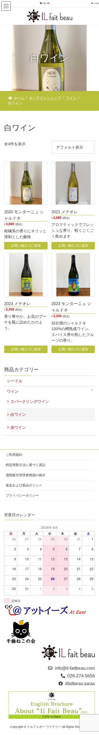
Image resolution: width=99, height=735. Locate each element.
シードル (14, 381)
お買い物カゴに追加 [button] (26, 245)
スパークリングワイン (29, 402)
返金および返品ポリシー (24, 485)
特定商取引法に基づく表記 (25, 465)
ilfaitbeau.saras (80, 683)
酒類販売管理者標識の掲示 (25, 475)
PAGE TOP (91, 708)
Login (96, 3)
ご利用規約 (14, 455)
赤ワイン (18, 428)
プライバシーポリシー (22, 495)
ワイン (12, 391)
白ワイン (18, 415)
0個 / (46, 3)
